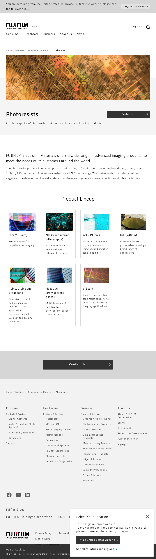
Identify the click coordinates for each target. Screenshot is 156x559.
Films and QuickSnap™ (22, 433)
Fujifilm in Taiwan (128, 439)
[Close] (147, 516)
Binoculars (15, 438)
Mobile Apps (42, 539)
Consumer (13, 408)
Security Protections (95, 470)
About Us (124, 408)
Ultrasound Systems (57, 446)
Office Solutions (92, 475)
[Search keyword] (148, 27)
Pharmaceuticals (55, 456)
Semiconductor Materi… (40, 50)
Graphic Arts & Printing (97, 419)
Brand (121, 423)
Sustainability (126, 428)
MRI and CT (52, 424)
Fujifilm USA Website (135, 7)
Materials (88, 481)
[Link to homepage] (17, 26)
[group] (78, 77)
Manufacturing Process (96, 443)
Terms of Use (66, 533)
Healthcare (50, 408)
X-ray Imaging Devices (59, 430)
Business (19, 50)
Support (11, 443)
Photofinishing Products (97, 424)
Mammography (54, 435)
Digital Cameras (18, 419)
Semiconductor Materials (97, 449)
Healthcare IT (53, 419)
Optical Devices (92, 430)
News (121, 445)
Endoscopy (52, 440)
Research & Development (132, 434)
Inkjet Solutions (92, 459)
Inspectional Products (95, 454)
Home (9, 50)
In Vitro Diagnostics (57, 451)
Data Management (93, 465)
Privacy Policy (43, 533)
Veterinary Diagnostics (59, 462)
